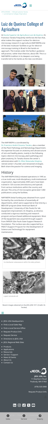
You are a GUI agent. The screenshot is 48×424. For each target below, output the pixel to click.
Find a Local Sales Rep (13, 324)
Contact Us (8, 362)
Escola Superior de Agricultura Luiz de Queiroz (23, 35)
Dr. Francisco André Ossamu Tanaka (16, 145)
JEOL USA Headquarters (14, 321)
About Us (7, 360)
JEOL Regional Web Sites (14, 342)
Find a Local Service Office (14, 328)
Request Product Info (13, 331)
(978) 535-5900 (40, 386)
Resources (8, 352)
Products (7, 346)
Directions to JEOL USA (13, 339)
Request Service (10, 335)
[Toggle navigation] (31, 5)
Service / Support (11, 354)
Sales (8, 419)
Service (24, 419)
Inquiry (40, 419)
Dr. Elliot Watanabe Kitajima (30, 161)
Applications (9, 349)
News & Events (10, 357)
